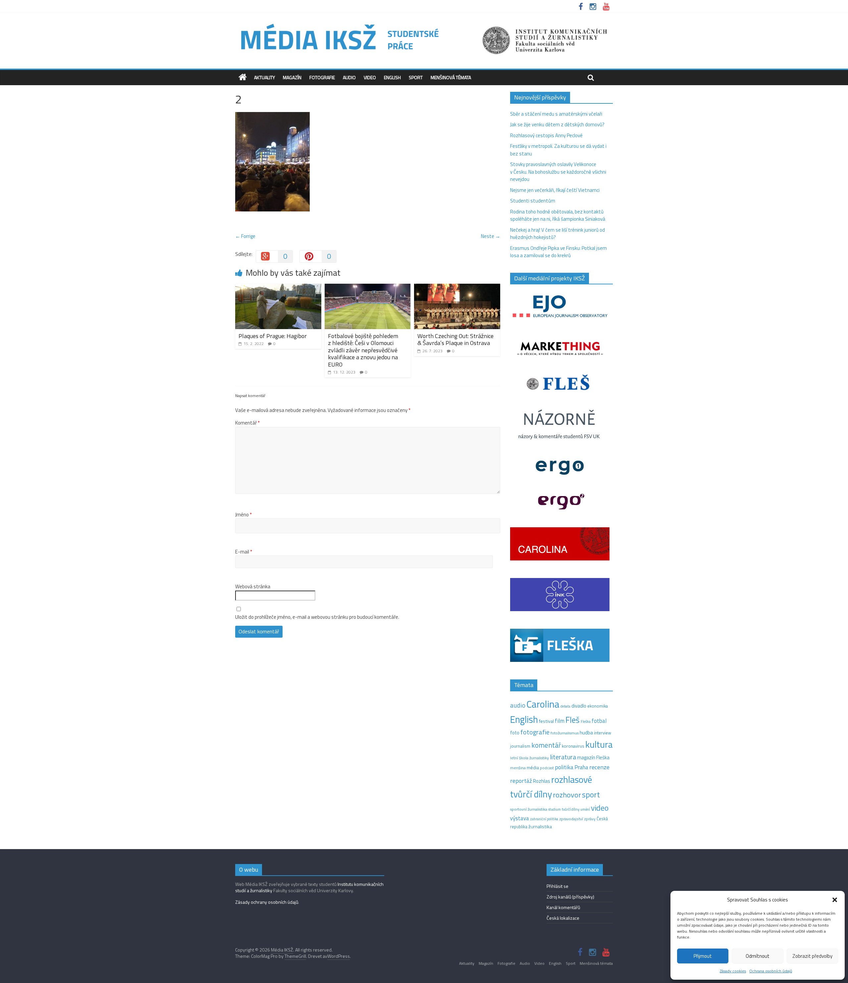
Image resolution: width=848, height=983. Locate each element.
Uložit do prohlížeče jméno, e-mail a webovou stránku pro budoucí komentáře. (317, 617)
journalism (520, 746)
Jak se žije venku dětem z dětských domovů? (557, 124)
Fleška (586, 721)
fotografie (535, 732)
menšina (518, 768)
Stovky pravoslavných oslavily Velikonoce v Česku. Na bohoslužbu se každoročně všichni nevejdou (558, 171)
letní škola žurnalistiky (529, 758)
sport (591, 794)
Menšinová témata (451, 77)
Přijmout (703, 956)
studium (554, 809)
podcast (547, 768)
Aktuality (264, 77)
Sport (416, 77)
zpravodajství (571, 819)
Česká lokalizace (563, 917)
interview (602, 732)
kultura (599, 744)
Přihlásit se (557, 886)
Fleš (572, 720)
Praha (581, 767)
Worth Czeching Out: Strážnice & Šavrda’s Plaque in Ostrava (455, 339)
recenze (599, 767)
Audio (349, 77)
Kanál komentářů (563, 907)
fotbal (599, 721)
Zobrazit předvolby (812, 956)
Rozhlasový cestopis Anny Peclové (546, 135)
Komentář (247, 423)
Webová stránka (252, 586)
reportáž (521, 780)
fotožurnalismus (565, 733)
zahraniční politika (544, 819)
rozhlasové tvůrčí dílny (551, 786)
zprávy (590, 819)
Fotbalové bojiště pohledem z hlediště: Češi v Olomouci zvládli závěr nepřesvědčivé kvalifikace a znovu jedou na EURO (363, 350)
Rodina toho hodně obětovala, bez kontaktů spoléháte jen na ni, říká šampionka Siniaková (557, 215)
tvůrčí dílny (570, 809)
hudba (586, 732)
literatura (563, 757)
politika (564, 767)
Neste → (490, 236)
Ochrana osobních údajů (770, 971)
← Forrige (245, 236)
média (533, 767)
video (600, 808)
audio (517, 705)
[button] (834, 899)
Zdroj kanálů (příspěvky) (570, 896)
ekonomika (597, 706)
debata (565, 706)
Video (370, 77)
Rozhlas (541, 781)
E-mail (243, 551)
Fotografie (322, 77)
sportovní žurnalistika (528, 809)
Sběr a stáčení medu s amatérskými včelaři (556, 114)
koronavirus (573, 746)
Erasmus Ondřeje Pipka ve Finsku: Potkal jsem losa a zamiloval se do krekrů (558, 252)
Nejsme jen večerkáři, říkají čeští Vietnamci (555, 190)
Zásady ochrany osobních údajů (266, 901)
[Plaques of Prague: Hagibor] (278, 287)
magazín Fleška (593, 757)
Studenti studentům (532, 200)
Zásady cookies (733, 971)
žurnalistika (540, 826)
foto (514, 732)
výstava (519, 818)
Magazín (292, 77)
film (559, 720)
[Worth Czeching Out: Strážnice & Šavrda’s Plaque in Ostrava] (457, 287)
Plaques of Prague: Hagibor (272, 335)
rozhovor (567, 794)
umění (585, 809)
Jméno (243, 514)
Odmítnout (757, 956)
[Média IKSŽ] (424, 23)
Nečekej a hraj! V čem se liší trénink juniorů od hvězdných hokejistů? (557, 233)
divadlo (578, 706)
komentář (546, 745)
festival (546, 721)
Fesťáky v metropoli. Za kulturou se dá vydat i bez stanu (558, 149)
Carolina (542, 704)
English (392, 77)
